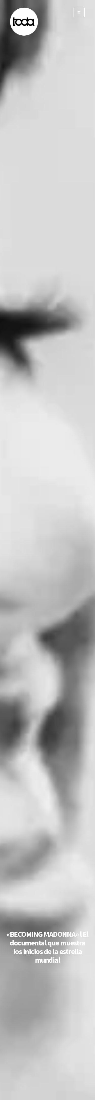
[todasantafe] (24, 34)
